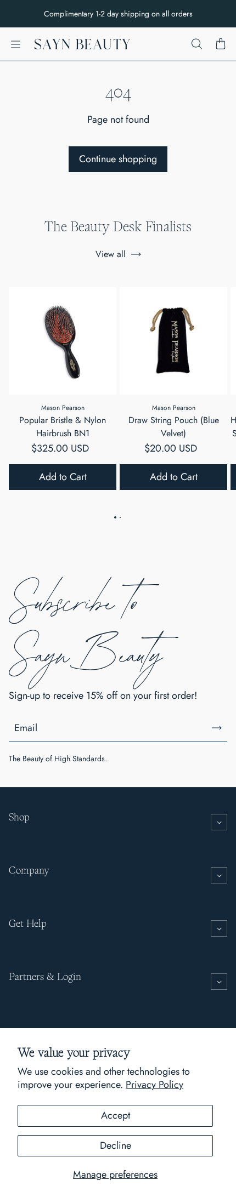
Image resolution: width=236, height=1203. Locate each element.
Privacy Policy (154, 1084)
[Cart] (220, 44)
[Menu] (15, 44)
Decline (115, 1145)
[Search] (196, 44)
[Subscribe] (217, 728)
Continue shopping (118, 159)
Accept (115, 1115)
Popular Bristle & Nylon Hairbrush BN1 (62, 427)
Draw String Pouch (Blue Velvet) (173, 427)
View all (110, 254)
